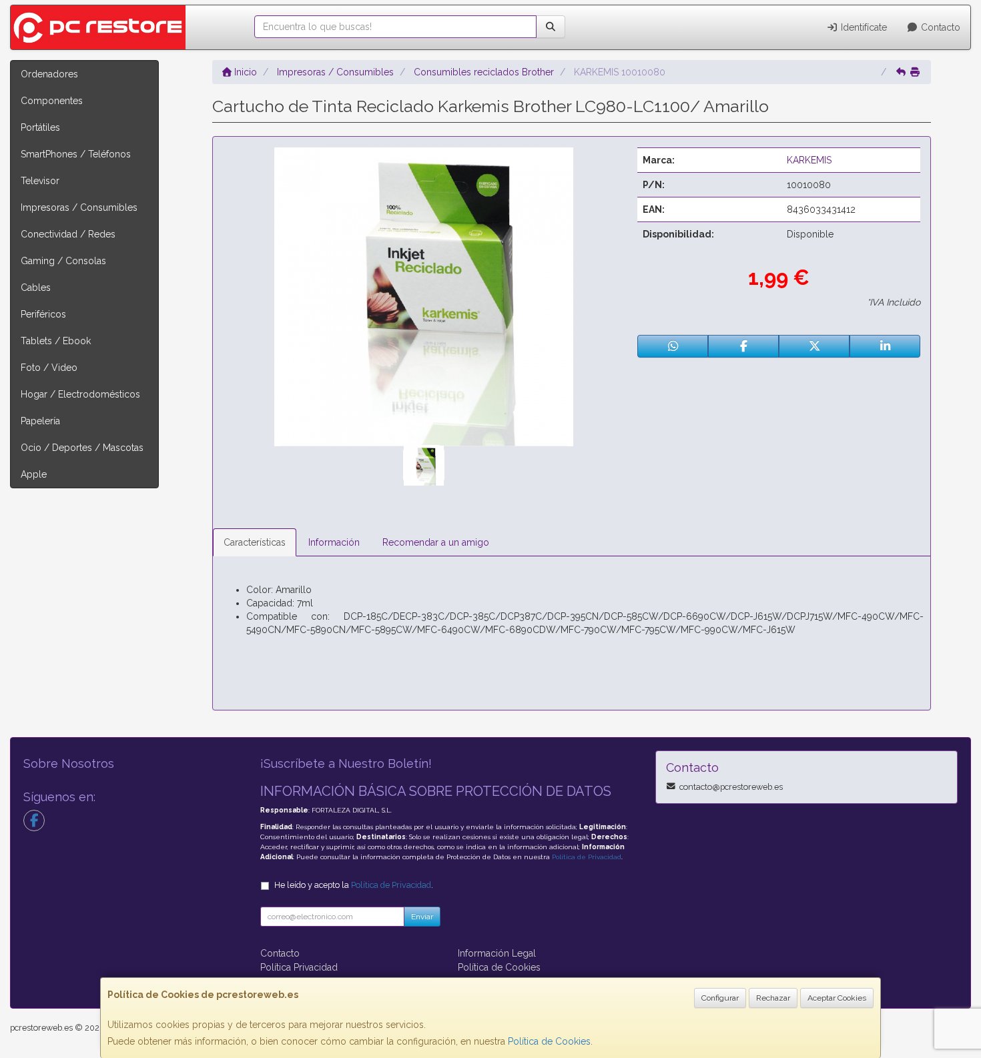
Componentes (52, 100)
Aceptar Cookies (836, 998)
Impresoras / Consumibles (79, 207)
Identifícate (862, 27)
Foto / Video (49, 367)
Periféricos (43, 314)
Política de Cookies (549, 1041)
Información (334, 542)
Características (255, 542)
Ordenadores (49, 74)
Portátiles (40, 127)
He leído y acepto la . (353, 885)
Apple (34, 474)
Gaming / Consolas (63, 260)
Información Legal (497, 953)
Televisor (40, 180)
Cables (36, 287)
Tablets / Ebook (56, 341)
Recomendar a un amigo (435, 542)
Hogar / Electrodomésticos (80, 394)
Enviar (422, 916)
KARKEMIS (809, 160)
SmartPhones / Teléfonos (76, 154)
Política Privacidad (299, 967)
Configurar (720, 998)
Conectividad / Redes (68, 234)
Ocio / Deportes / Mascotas (82, 447)
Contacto (939, 27)
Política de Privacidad (586, 857)
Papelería (40, 421)
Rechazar (773, 998)
